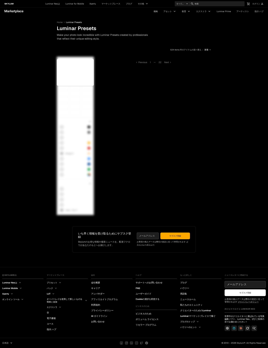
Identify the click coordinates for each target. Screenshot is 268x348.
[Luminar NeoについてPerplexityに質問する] (234, 328)
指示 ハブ (259, 11)
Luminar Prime (224, 11)
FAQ (138, 288)
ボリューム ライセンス (147, 319)
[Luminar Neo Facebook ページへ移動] (121, 343)
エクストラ (203, 11)
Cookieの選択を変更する (147, 299)
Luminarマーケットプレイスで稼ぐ (198, 316)
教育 (186, 11)
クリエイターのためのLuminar (195, 310)
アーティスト (242, 11)
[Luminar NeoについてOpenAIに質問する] (227, 328)
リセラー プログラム (146, 324)
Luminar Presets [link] (74, 22)
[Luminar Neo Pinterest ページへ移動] (146, 343)
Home (60, 22)
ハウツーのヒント (190, 327)
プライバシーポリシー (102, 310)
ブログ (129, 3)
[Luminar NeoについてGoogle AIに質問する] (254, 328)
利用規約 (95, 304)
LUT (51, 294)
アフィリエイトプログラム (104, 299)
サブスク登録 (175, 236)
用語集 (183, 293)
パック (52, 288)
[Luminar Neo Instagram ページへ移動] (126, 343)
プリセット (54, 282)
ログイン (258, 3)
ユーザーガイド (143, 293)
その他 (143, 4)
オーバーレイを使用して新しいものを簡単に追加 (67, 300)
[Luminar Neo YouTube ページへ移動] (136, 343)
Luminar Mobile (12, 288)
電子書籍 (51, 318)
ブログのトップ (189, 321)
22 (160, 62)
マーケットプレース (110, 3)
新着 (207, 49)
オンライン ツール (13, 299)
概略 (156, 11)
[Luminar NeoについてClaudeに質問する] (241, 328)
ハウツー (184, 288)
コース (50, 323)
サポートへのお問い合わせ (149, 282)
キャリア (95, 288)
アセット (169, 11)
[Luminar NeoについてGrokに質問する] (247, 328)
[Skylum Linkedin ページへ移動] (131, 343)
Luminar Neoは (52, 3)
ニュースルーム (188, 299)
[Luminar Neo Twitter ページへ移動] (141, 343)
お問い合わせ (98, 321)
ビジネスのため (143, 313)
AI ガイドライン (99, 316)
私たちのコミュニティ (191, 304)
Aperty (92, 3)
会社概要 (95, 282)
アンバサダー (98, 293)
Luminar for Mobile (74, 3)
